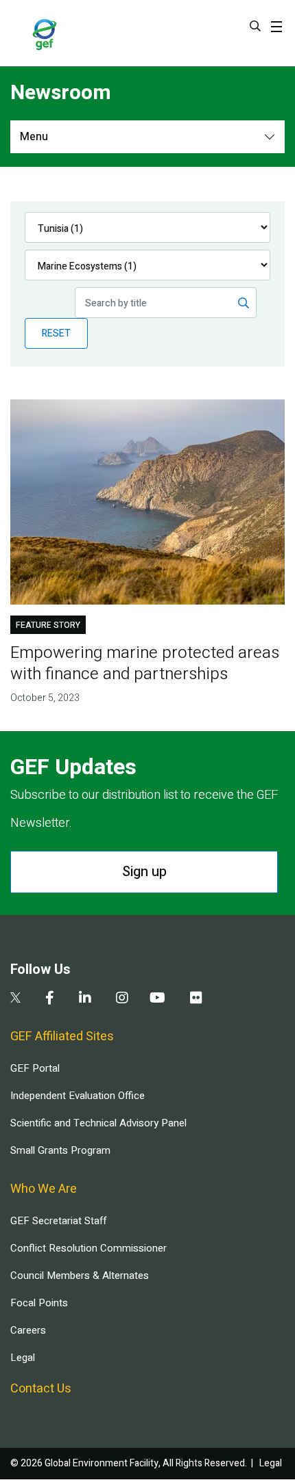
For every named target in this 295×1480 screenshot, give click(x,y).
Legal (22, 1357)
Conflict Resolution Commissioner (88, 1248)
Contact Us (40, 1388)
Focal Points (39, 1302)
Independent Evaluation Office (77, 1095)
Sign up (144, 872)
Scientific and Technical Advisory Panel (98, 1123)
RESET (56, 333)
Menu (34, 137)
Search (255, 26)
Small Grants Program (60, 1150)
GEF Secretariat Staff (58, 1220)
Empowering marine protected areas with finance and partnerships (144, 663)
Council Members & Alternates (79, 1275)
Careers (28, 1330)
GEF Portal (35, 1068)
